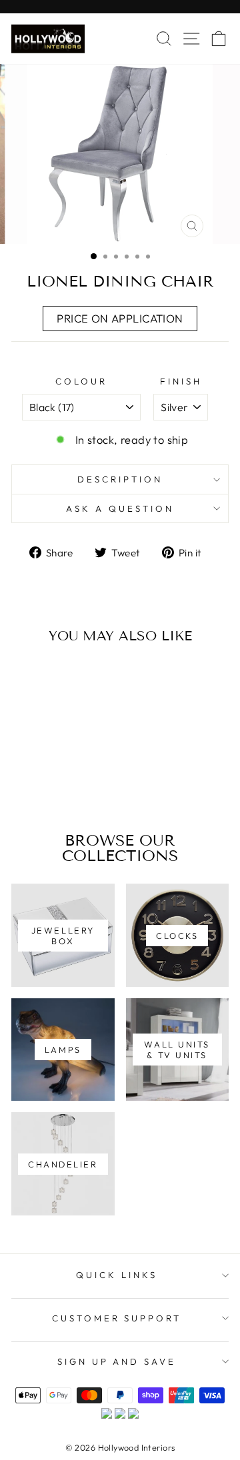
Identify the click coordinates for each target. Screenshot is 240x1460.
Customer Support (117, 1318)
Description (120, 479)
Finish (181, 381)
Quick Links (116, 1274)
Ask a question (120, 508)
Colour (81, 381)
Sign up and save (117, 1361)
